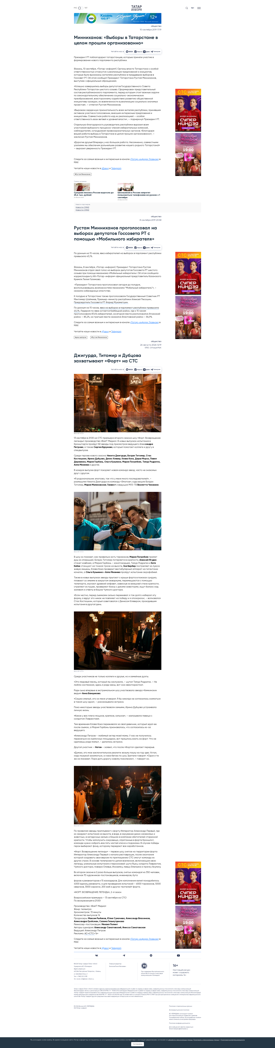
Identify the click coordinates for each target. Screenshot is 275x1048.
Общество (156, 26)
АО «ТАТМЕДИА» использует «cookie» (181, 1014)
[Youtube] (178, 955)
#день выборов (80, 337)
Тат (85, 8)
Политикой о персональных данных (206, 1040)
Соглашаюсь (137, 1044)
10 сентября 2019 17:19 (150, 30)
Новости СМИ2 (82, 207)
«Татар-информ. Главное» (144, 159)
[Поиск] (187, 8)
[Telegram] (124, 955)
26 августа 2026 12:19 (150, 345)
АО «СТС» (89, 934)
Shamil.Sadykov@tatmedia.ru (178, 1029)
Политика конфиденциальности (179, 1023)
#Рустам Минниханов (82, 174)
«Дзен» (105, 168)
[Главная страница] (136, 8)
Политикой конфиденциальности (233, 1040)
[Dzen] (151, 955)
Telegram (116, 168)
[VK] (96, 955)
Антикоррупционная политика (179, 1010)
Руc (75, 8)
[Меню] (199, 8)
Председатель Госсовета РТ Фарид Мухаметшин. (101, 302)
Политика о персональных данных (180, 1006)
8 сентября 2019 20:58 (150, 220)
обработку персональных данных (180, 1040)
